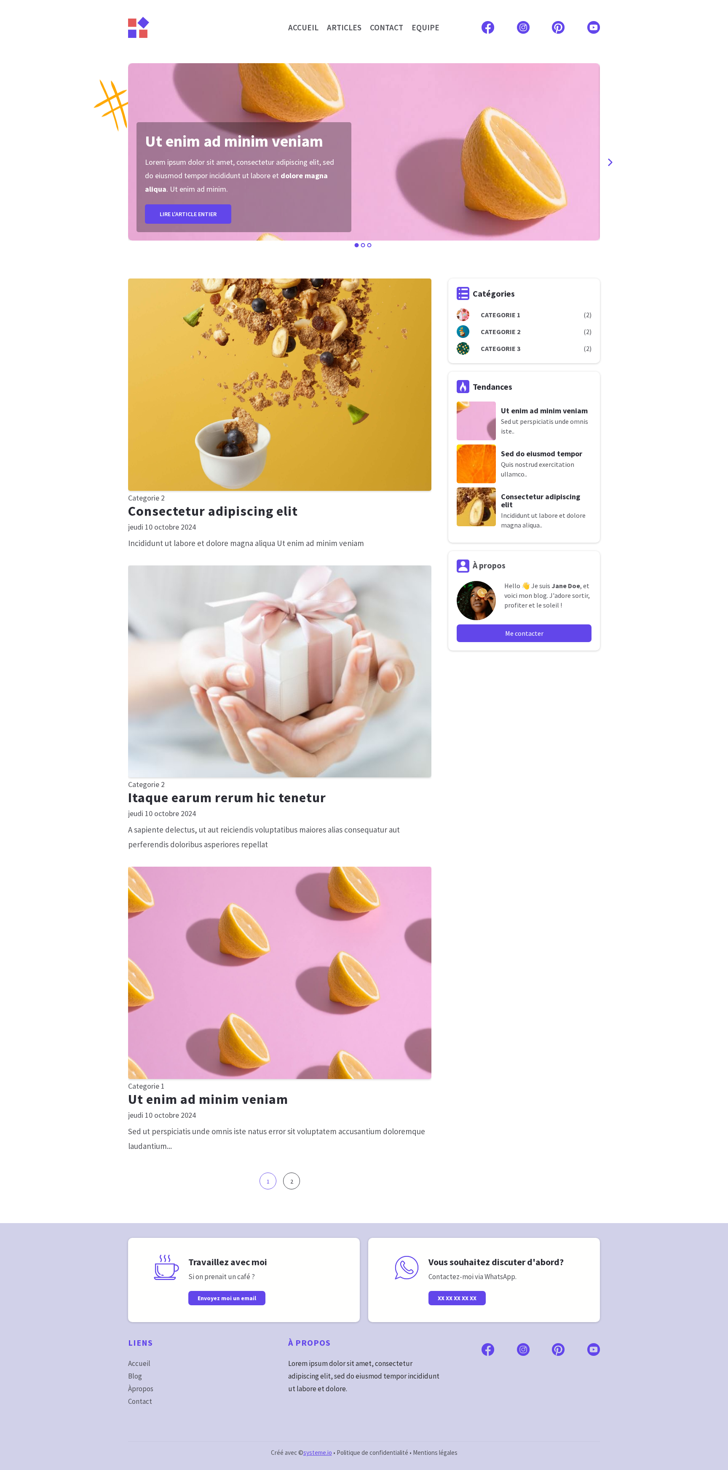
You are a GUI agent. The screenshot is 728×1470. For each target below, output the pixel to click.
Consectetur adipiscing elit (213, 511)
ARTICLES (344, 27)
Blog (135, 1376)
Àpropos (140, 1388)
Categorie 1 (146, 1086)
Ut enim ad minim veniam (208, 1099)
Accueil (139, 1363)
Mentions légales (435, 1453)
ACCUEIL (303, 27)
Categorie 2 (146, 498)
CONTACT (386, 27)
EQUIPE (425, 27)
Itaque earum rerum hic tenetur (227, 797)
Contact (140, 1401)
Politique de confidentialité (372, 1453)
